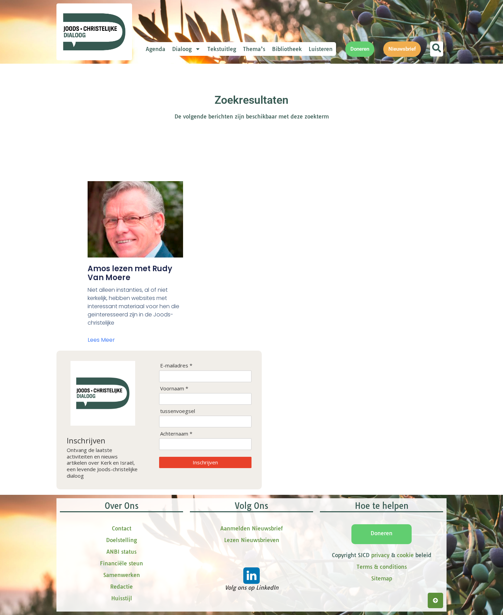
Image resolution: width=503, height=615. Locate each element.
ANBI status (121, 551)
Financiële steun (121, 563)
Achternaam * (176, 433)
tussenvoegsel (177, 411)
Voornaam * (174, 388)
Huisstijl (121, 598)
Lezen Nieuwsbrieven (251, 540)
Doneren (381, 533)
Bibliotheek (287, 49)
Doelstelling (121, 540)
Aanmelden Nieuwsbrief (251, 528)
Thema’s (254, 49)
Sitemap (381, 578)
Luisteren (321, 49)
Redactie (121, 586)
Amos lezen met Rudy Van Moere (130, 273)
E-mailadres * (176, 365)
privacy (380, 555)
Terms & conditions (382, 566)
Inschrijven (205, 462)
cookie (405, 555)
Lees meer (101, 340)
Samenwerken (121, 575)
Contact (121, 528)
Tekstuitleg (221, 49)
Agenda (155, 49)
